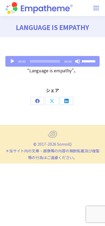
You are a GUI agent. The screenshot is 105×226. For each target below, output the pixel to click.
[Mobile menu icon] (96, 8)
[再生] (12, 61)
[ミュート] (77, 61)
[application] (52, 61)
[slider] (89, 61)
